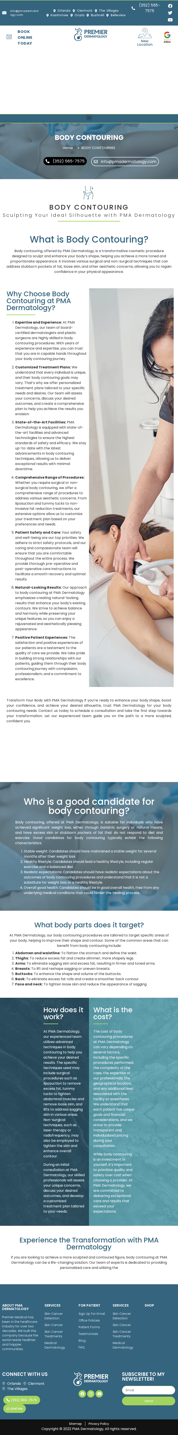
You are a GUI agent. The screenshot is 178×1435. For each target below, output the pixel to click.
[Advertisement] (89, 81)
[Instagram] (90, 1394)
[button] (89, 117)
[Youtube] (99, 1394)
